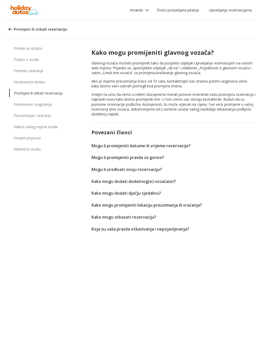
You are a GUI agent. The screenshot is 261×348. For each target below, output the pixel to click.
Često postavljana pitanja (178, 10)
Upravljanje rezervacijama (230, 10)
